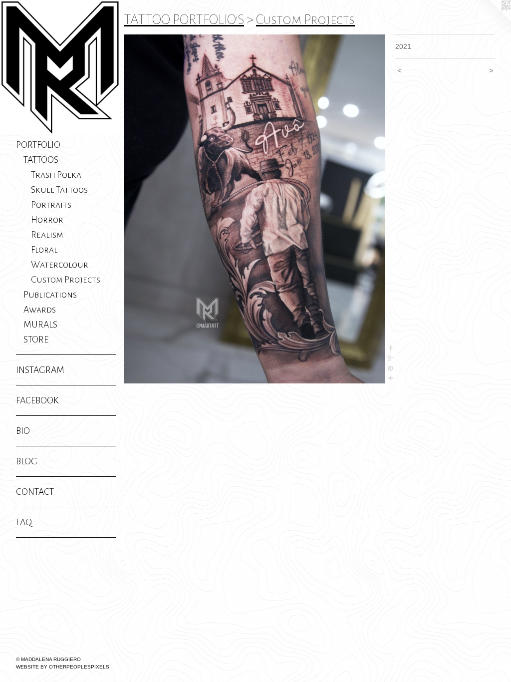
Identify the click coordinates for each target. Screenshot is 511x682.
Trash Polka (56, 175)
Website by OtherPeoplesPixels (62, 667)
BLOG (26, 461)
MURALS (40, 325)
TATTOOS (40, 160)
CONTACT (35, 492)
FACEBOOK (37, 400)
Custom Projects (65, 280)
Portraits (51, 205)
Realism (47, 235)
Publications (50, 295)
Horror (47, 220)
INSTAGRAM (40, 370)
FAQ (24, 522)
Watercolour (59, 265)
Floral (44, 250)
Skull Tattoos (59, 190)
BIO (23, 431)
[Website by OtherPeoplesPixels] (491, 20)
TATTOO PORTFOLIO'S (184, 19)
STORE (35, 339)
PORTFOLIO (38, 145)
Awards (39, 310)
